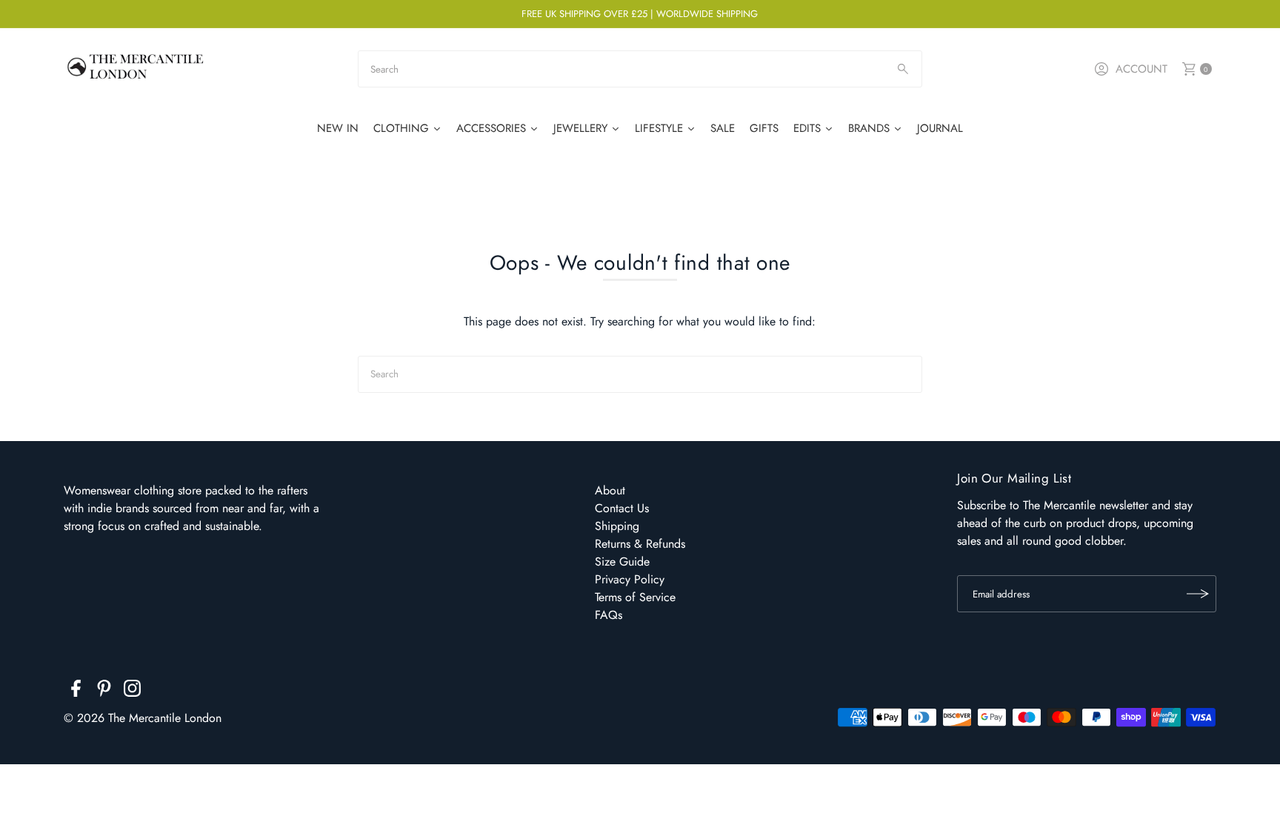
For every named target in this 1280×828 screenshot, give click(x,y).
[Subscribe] (1197, 593)
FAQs (608, 614)
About (610, 490)
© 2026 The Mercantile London (142, 717)
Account (1141, 69)
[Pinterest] (104, 691)
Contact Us (622, 508)
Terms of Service (635, 597)
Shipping (617, 525)
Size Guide (622, 561)
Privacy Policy (629, 579)
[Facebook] (75, 691)
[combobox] (640, 68)
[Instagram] (132, 691)
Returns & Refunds (640, 543)
